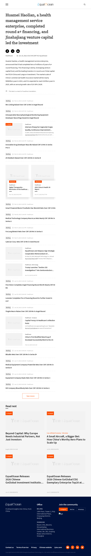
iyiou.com (58, 547)
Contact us (10, 547)
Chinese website (45, 547)
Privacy (34, 547)
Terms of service (22, 547)
